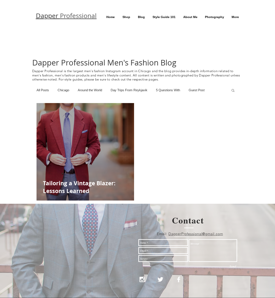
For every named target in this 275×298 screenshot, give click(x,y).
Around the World (90, 90)
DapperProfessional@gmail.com (195, 234)
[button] (233, 90)
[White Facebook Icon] (178, 279)
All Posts (43, 90)
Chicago (63, 90)
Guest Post (197, 90)
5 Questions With (168, 90)
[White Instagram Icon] (142, 279)
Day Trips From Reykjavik (129, 90)
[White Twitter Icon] (160, 279)
